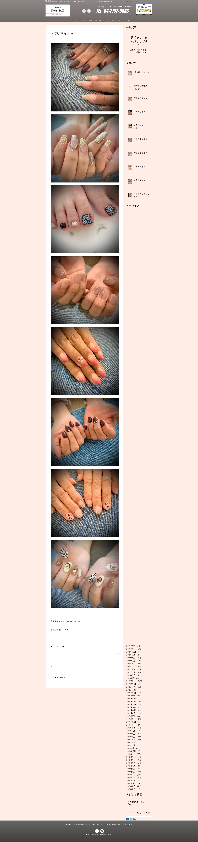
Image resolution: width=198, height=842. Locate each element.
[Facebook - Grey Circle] (84, 11)
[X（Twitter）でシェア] (57, 646)
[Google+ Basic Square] (134, 819)
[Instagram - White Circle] (102, 831)
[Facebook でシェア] (52, 646)
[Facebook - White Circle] (97, 831)
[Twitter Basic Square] (131, 819)
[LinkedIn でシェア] (63, 646)
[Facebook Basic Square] (127, 819)
